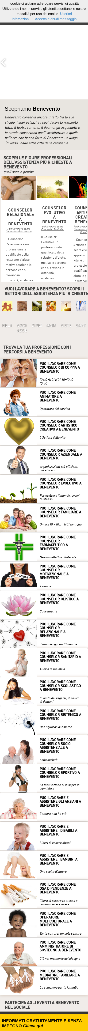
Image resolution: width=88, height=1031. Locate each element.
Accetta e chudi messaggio (56, 19)
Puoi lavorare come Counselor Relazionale (18, 230)
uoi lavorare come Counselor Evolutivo (52, 227)
